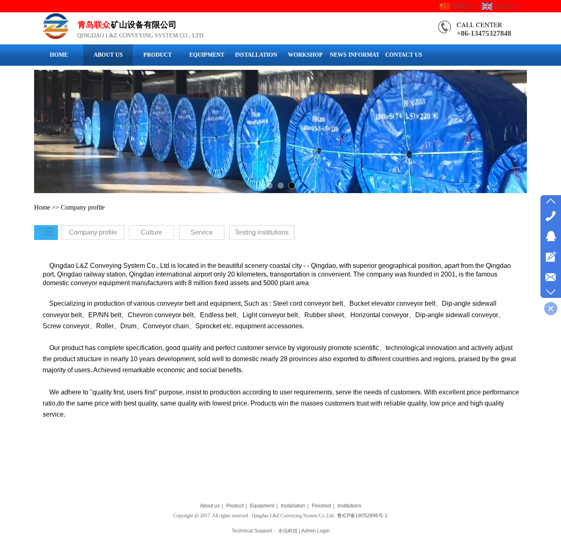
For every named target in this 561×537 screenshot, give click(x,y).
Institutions (349, 506)
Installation (293, 506)
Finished (321, 506)
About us (210, 506)
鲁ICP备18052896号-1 (362, 516)
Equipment (262, 506)
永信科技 (288, 531)
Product (235, 506)
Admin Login (315, 531)
